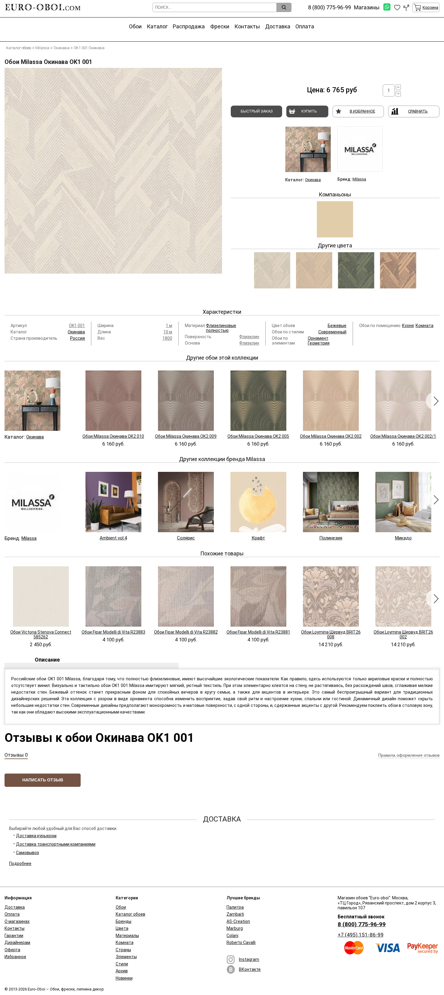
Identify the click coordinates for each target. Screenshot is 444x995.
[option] (113, 184)
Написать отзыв (42, 779)
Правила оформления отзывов (408, 755)
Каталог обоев (130, 914)
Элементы (126, 956)
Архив (122, 970)
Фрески (219, 26)
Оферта (12, 949)
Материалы (127, 935)
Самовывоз (27, 852)
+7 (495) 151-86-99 (361, 935)
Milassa (359, 179)
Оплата (304, 26)
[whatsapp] (387, 7)
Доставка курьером (36, 836)
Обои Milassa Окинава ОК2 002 (331, 436)
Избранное (15, 956)
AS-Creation (238, 921)
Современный (332, 331)
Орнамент (318, 338)
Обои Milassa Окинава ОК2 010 (113, 436)
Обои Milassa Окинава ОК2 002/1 (403, 436)
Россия (77, 338)
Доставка (277, 26)
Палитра (235, 907)
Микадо (403, 538)
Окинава (313, 179)
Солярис (186, 538)
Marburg (235, 928)
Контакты (247, 26)
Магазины (367, 7)
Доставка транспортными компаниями (55, 844)
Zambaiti (235, 914)
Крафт (258, 538)
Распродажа (189, 26)
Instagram (249, 959)
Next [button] (435, 401)
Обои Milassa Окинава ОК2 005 (258, 436)
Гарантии (14, 935)
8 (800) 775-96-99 (362, 924)
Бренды (123, 921)
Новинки (124, 978)
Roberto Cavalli (241, 942)
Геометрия (319, 343)
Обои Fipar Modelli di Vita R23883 (113, 632)
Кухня (408, 325)
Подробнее (20, 863)
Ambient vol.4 (113, 538)
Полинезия (330, 538)
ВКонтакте (250, 969)
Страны (123, 949)
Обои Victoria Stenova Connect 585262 (40, 634)
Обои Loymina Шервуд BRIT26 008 (331, 634)
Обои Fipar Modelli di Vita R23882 (186, 632)
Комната (424, 325)
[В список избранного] (397, 8)
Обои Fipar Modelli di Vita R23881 (258, 632)
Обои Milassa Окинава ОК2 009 (186, 436)
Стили (122, 964)
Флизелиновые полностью (221, 328)
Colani (232, 935)
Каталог (157, 26)
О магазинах (17, 921)
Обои (135, 26)
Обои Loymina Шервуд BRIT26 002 (403, 634)
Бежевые (337, 325)
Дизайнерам (17, 942)
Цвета (122, 928)
